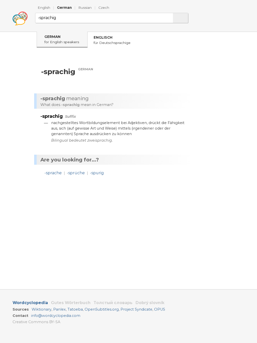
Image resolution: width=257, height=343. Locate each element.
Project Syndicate (136, 309)
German (64, 8)
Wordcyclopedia (30, 302)
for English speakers (61, 39)
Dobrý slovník (150, 302)
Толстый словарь (113, 302)
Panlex (59, 309)
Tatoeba (75, 309)
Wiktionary (41, 309)
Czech (103, 8)
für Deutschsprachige (112, 40)
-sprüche (76, 172)
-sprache (53, 172)
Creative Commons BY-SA (36, 322)
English (44, 8)
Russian (85, 8)
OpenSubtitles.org (102, 309)
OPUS (159, 309)
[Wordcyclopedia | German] (20, 18)
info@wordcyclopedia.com (55, 315)
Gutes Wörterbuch (71, 302)
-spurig (97, 172)
